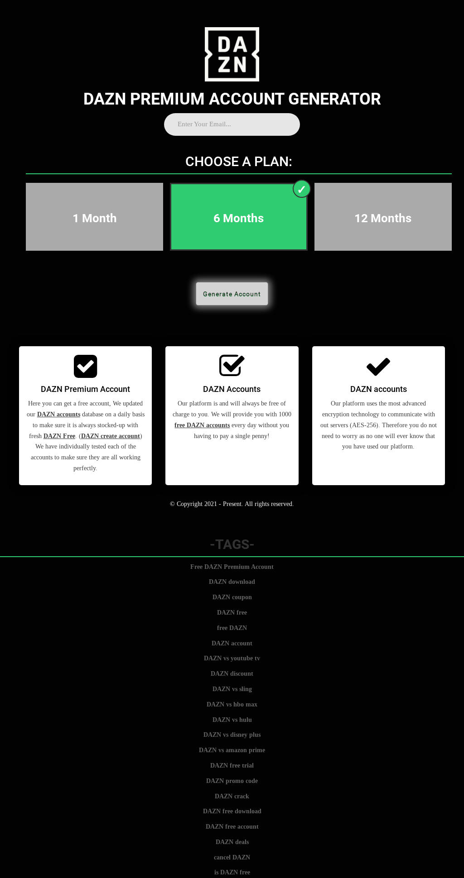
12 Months (382, 218)
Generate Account (232, 293)
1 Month (94, 218)
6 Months (238, 218)
